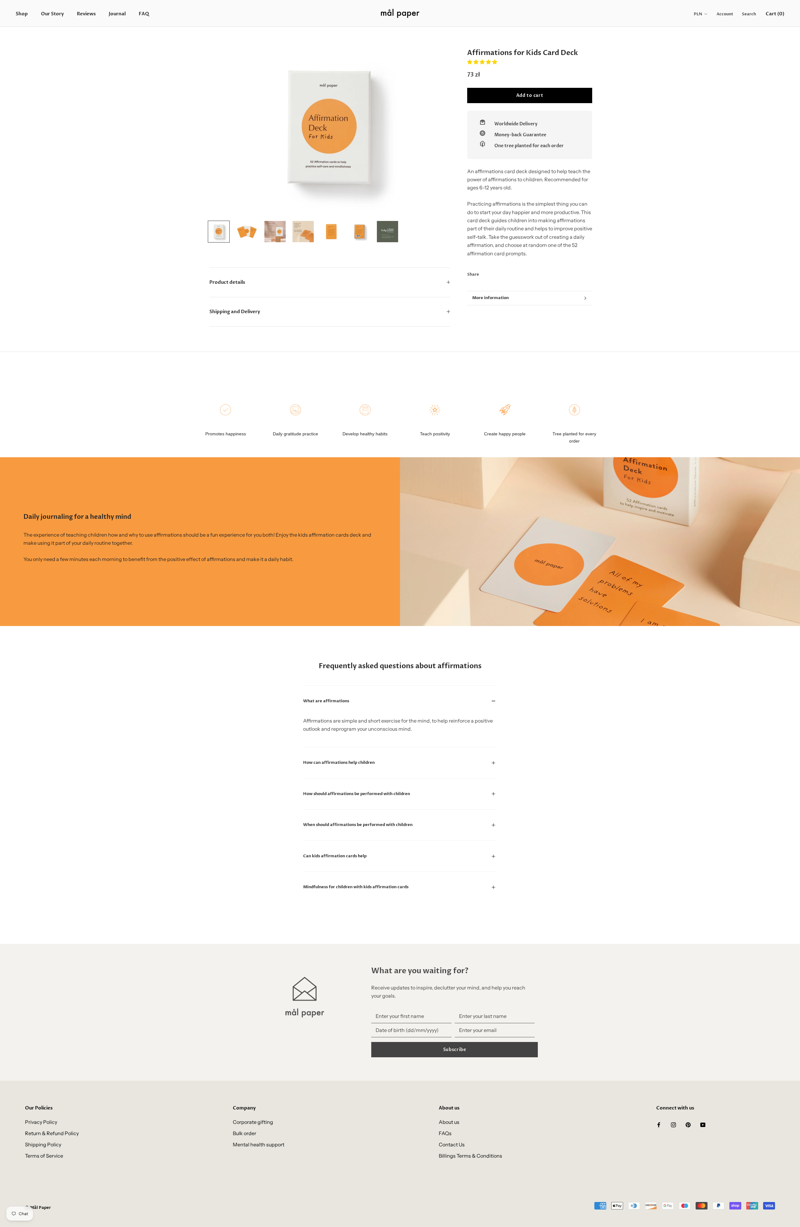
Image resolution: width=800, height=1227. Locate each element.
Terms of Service (44, 1156)
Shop (22, 14)
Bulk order (244, 1133)
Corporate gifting (253, 1122)
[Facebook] (485, 273)
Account (725, 14)
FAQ (144, 14)
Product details (227, 282)
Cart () (775, 14)
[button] (482, 62)
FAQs (445, 1133)
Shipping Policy (43, 1144)
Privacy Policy (41, 1122)
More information (490, 298)
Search (749, 14)
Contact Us (452, 1144)
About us (449, 1122)
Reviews (86, 14)
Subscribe (454, 1050)
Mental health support (258, 1144)
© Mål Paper (38, 1207)
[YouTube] (702, 1124)
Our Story (52, 14)
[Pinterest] (501, 273)
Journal (117, 14)
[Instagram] (673, 1124)
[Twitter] (493, 273)
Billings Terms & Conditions (470, 1156)
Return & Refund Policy (52, 1133)
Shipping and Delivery (234, 311)
